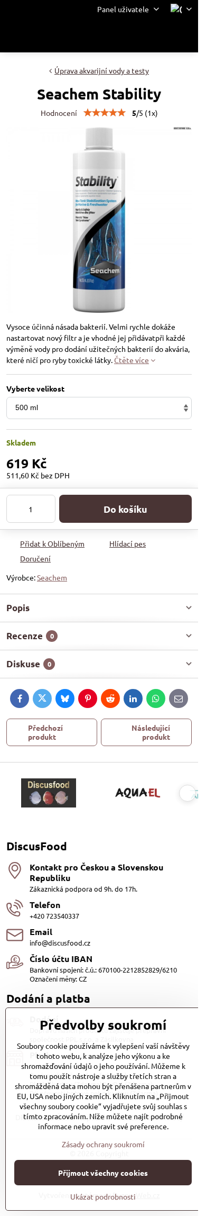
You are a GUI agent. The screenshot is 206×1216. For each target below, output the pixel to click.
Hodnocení (59, 112)
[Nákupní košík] (160, 35)
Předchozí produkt (45, 732)
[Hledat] (134, 35)
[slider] (104, 112)
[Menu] (185, 35)
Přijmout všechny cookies (103, 1172)
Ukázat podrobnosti (103, 1196)
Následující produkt (151, 732)
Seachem (52, 577)
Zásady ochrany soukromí (103, 1144)
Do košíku (125, 509)
